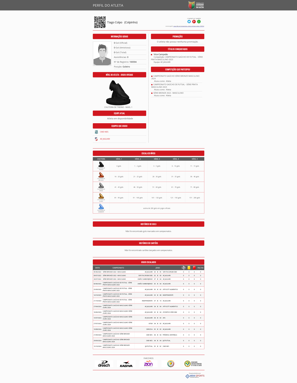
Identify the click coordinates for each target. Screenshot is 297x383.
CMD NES (104, 132)
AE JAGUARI (105, 139)
